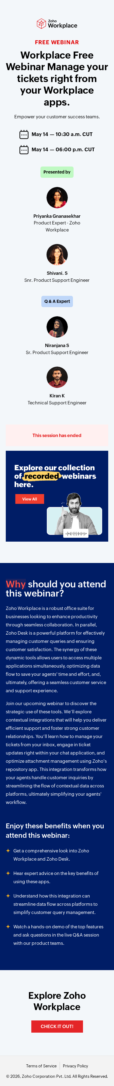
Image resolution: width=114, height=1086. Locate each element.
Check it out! (57, 1026)
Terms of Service (41, 1066)
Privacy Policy (75, 1066)
